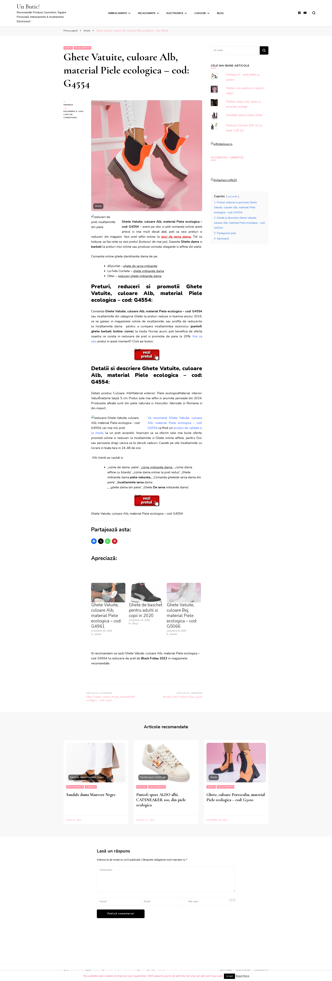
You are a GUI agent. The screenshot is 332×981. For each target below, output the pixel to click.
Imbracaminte (117, 13)
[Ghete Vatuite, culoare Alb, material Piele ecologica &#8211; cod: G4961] (108, 592)
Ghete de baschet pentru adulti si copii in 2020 (145, 610)
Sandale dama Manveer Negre (90, 794)
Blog (220, 13)
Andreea (68, 105)
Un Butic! (28, 6)
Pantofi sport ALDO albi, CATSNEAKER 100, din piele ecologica (161, 800)
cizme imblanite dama (156, 467)
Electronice (175, 13)
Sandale (91, 787)
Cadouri (200, 13)
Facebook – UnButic (227, 157)
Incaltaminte (146, 13)
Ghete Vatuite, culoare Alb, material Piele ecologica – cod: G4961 (106, 615)
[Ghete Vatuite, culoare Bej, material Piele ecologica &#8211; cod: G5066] (184, 592)
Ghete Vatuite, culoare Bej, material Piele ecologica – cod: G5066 (182, 615)
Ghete (68, 48)
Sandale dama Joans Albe (244, 115)
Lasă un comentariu (74, 116)
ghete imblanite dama (148, 271)
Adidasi (141, 787)
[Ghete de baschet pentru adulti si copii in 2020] (146, 592)
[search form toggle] (313, 13)
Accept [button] (229, 976)
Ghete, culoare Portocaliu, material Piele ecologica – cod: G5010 (235, 797)
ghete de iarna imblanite (140, 266)
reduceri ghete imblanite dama (139, 276)
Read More (242, 976)
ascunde (232, 196)
